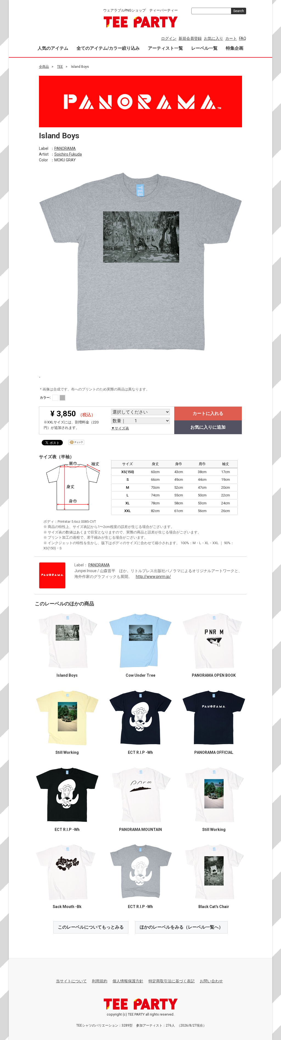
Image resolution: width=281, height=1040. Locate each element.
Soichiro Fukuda (68, 154)
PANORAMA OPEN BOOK (214, 675)
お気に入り (213, 38)
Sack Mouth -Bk (67, 906)
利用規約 (99, 981)
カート (231, 38)
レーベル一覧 (204, 48)
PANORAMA (65, 148)
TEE (60, 67)
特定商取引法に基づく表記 (171, 981)
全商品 (44, 67)
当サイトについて (71, 981)
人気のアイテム (53, 48)
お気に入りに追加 (208, 427)
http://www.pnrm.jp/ (153, 576)
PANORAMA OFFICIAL (213, 752)
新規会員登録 (190, 38)
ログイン (168, 38)
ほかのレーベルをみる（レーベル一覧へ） (181, 927)
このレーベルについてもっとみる (91, 927)
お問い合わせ (211, 981)
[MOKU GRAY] (62, 397)
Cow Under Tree (140, 675)
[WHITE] (55, 397)
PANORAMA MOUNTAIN (140, 829)
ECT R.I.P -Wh (140, 752)
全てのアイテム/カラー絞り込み (108, 48)
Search (238, 11)
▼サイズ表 (120, 428)
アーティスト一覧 (165, 48)
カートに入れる (208, 413)
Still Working (67, 752)
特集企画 (234, 48)
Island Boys (67, 675)
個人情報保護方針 (128, 981)
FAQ (242, 38)
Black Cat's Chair (213, 906)
